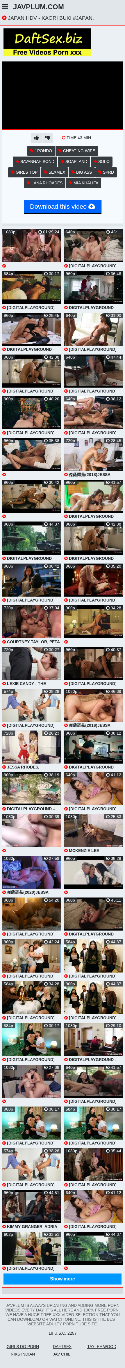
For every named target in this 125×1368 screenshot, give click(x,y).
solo (103, 161)
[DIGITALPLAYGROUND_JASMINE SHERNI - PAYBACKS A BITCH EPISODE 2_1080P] (31, 457)
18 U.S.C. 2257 (63, 1333)
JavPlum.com (38, 7)
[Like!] (36, 138)
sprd (108, 172)
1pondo (43, 150)
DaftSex (62, 1346)
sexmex (56, 172)
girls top (26, 172)
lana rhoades (46, 183)
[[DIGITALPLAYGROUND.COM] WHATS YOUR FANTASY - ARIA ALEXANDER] (31, 833)
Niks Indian (23, 1354)
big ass (83, 172)
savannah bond (36, 161)
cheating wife (78, 150)
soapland (75, 161)
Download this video (59, 206)
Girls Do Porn (23, 1346)
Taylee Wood (101, 1346)
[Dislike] (47, 138)
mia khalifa (85, 183)
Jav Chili (62, 1354)
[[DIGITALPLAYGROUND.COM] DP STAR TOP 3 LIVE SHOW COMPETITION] (31, 248)
